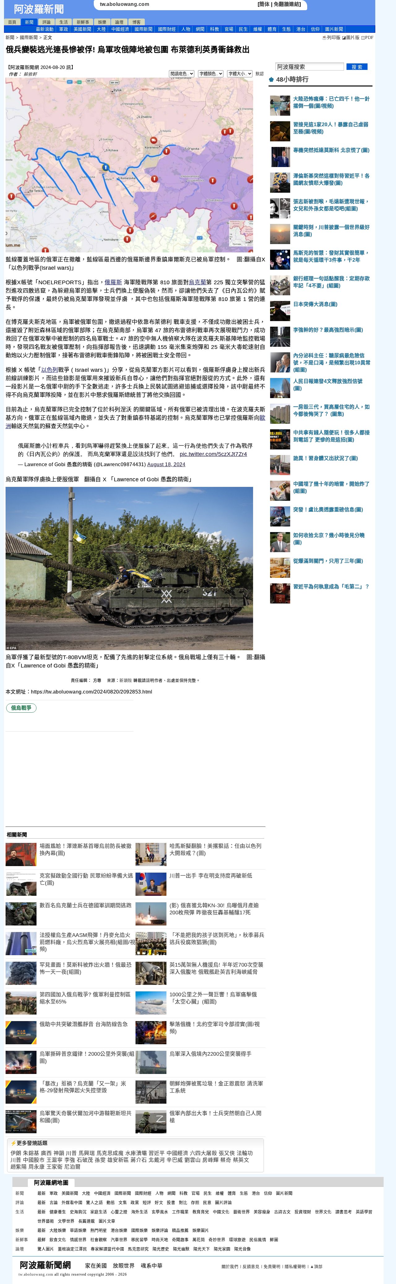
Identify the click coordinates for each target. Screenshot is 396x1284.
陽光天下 (201, 1249)
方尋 (98, 680)
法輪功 (245, 1153)
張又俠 (227, 1153)
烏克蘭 (197, 282)
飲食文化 (58, 1239)
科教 (214, 29)
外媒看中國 (72, 1202)
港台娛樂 (119, 1230)
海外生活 (139, 1211)
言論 (54, 1202)
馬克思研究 (138, 1249)
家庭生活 (98, 1211)
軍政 (63, 29)
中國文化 (221, 1211)
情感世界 (78, 1239)
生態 (286, 29)
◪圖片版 (350, 37)
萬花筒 (198, 1239)
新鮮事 (83, 22)
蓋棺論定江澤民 (72, 1249)
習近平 (156, 1153)
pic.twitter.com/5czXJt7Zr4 (213, 454)
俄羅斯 (113, 282)
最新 (45, 29)
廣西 (46, 1153)
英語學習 (364, 1211)
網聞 (200, 29)
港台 (300, 29)
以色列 (49, 370)
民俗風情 (257, 1239)
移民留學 (139, 1239)
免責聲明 (272, 1266)
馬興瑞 (87, 1153)
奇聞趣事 (180, 1239)
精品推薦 (180, 1230)
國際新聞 (144, 29)
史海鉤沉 (78, 1211)
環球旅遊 (237, 1239)
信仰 (315, 29)
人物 (185, 29)
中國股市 (34, 1160)
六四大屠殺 (203, 1153)
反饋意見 (251, 1266)
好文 (159, 1202)
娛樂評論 (160, 1230)
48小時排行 (292, 79)
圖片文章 (107, 1221)
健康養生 (58, 1211)
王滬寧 (54, 1160)
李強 (69, 1160)
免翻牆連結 (286, 4)
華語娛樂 (78, 1230)
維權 (257, 29)
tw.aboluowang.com (124, 4)
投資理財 (303, 1211)
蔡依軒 (30, 74)
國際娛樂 (139, 1230)
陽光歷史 (161, 1249)
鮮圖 (274, 1239)
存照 (195, 1202)
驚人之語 (94, 1202)
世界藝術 (45, 1221)
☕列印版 (331, 37)
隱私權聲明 (295, 1266)
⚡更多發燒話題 (29, 1143)
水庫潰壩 (136, 1153)
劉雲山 (192, 1160)
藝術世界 (241, 1211)
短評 (147, 1202)
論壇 (119, 22)
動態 (110, 1202)
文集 (122, 1202)
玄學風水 (160, 1211)
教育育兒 (200, 1211)
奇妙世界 (217, 1239)
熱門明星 (98, 1230)
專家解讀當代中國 (107, 1249)
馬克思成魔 (110, 1153)
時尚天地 (160, 1239)
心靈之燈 (119, 1211)
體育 (272, 29)
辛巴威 (174, 1160)
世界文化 (323, 1211)
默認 (260, 73)
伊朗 (16, 1153)
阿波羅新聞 (39, 9)
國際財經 (167, 29)
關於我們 (230, 1266)
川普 (71, 1153)
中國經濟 (120, 29)
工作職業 (180, 1211)
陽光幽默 (181, 1249)
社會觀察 (98, 1239)
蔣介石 (139, 1160)
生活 (63, 22)
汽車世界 (119, 1239)
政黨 (135, 1202)
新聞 (29, 22)
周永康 (36, 1167)
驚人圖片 (45, 1249)
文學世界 (66, 1221)
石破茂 (85, 1160)
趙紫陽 (19, 1167)
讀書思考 (343, 1211)
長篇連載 (86, 1221)
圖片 (334, 29)
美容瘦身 (262, 1211)
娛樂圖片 (200, 1230)
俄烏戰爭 (21, 708)
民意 (207, 1202)
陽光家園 (222, 1249)
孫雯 (100, 1160)
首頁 (12, 22)
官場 (229, 29)
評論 (46, 22)
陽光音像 (242, 1249)
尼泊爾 (72, 1167)
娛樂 (102, 22)
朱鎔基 (31, 1153)
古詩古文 (282, 1211)
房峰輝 (210, 1160)
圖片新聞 (284, 1193)
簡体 (264, 4)
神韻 (59, 1153)
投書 (171, 1202)
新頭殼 (125, 680)
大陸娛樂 (58, 1230)
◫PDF (367, 37)
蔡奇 (225, 1160)
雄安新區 (118, 1160)
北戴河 (156, 1160)
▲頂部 (316, 1266)
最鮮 (41, 1239)
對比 (183, 1202)
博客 (136, 22)
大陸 (101, 29)
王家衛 (54, 1167)
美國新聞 (83, 29)
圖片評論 (223, 1202)
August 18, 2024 (166, 464)
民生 (243, 29)
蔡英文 (241, 1160)
